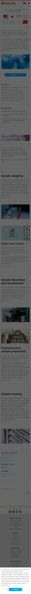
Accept (15, 589)
